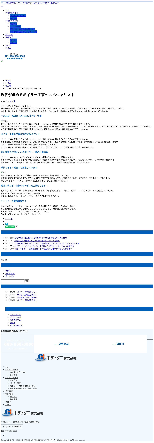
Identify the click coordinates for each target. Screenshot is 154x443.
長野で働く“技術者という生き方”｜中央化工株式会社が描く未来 (40, 238)
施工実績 (9, 34)
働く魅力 (13, 40)
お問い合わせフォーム (28, 196)
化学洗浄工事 (15, 320)
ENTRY (120, 343)
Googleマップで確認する (12, 426)
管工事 (8, 85)
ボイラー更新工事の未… (27, 294)
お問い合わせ (13, 211)
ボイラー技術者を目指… (27, 300)
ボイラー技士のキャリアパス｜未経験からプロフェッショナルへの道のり (44, 246)
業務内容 (13, 23)
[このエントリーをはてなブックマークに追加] (6, 224)
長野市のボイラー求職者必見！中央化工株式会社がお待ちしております (43, 248)
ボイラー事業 (15, 26)
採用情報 (9, 37)
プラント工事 (15, 314)
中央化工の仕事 (11, 21)
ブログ (8, 45)
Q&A (7, 270)
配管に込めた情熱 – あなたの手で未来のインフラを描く (37, 240)
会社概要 (13, 18)
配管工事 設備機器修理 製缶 (22, 29)
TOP (7, 10)
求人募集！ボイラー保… (27, 297)
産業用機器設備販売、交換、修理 (23, 31)
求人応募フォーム (12, 180)
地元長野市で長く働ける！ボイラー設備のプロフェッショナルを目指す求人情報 (46, 243)
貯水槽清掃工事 (16, 325)
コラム (8, 48)
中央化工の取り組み (18, 15)
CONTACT (9, 61)
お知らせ (10, 273)
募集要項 (13, 42)
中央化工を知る (11, 12)
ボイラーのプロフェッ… (27, 292)
